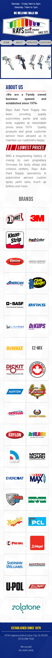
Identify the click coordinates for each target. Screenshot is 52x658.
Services (32, 42)
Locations (45, 42)
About (19, 42)
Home (6, 42)
